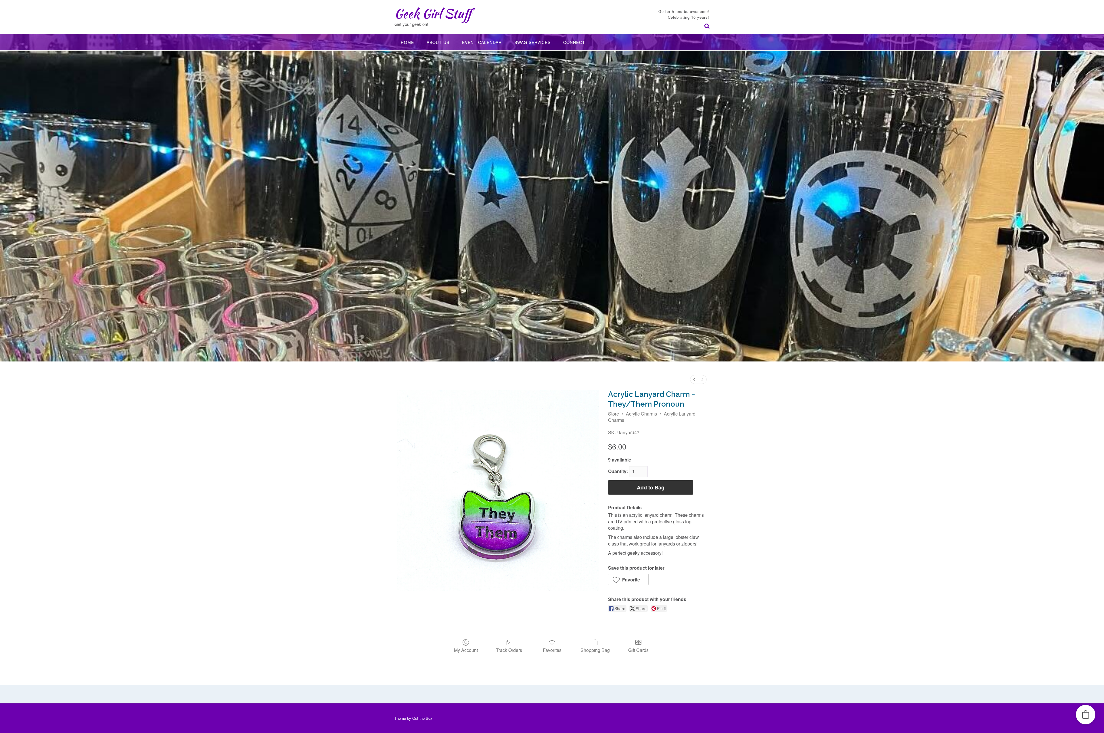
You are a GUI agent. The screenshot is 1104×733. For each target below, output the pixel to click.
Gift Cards (638, 650)
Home (407, 42)
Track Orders (509, 650)
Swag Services (532, 42)
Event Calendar (482, 42)
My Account (466, 650)
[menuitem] (694, 379)
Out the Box (422, 718)
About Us (438, 42)
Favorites (552, 650)
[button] (628, 579)
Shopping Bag (595, 650)
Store (613, 413)
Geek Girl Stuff (432, 13)
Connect (574, 42)
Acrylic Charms (641, 413)
